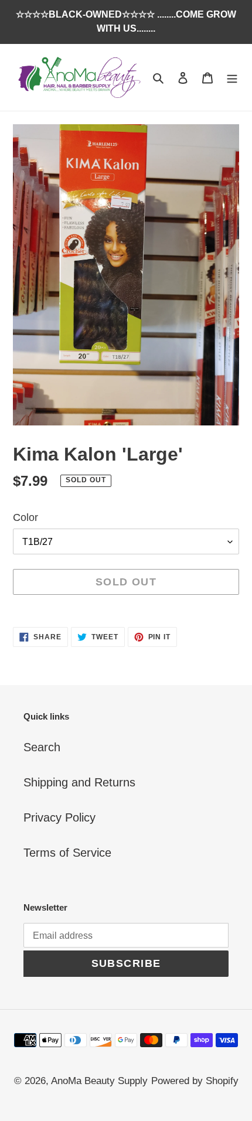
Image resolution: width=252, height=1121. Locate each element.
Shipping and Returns (79, 782)
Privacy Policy (59, 817)
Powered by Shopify (195, 1080)
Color (25, 517)
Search (41, 747)
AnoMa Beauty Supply (99, 1080)
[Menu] (232, 77)
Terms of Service (67, 852)
